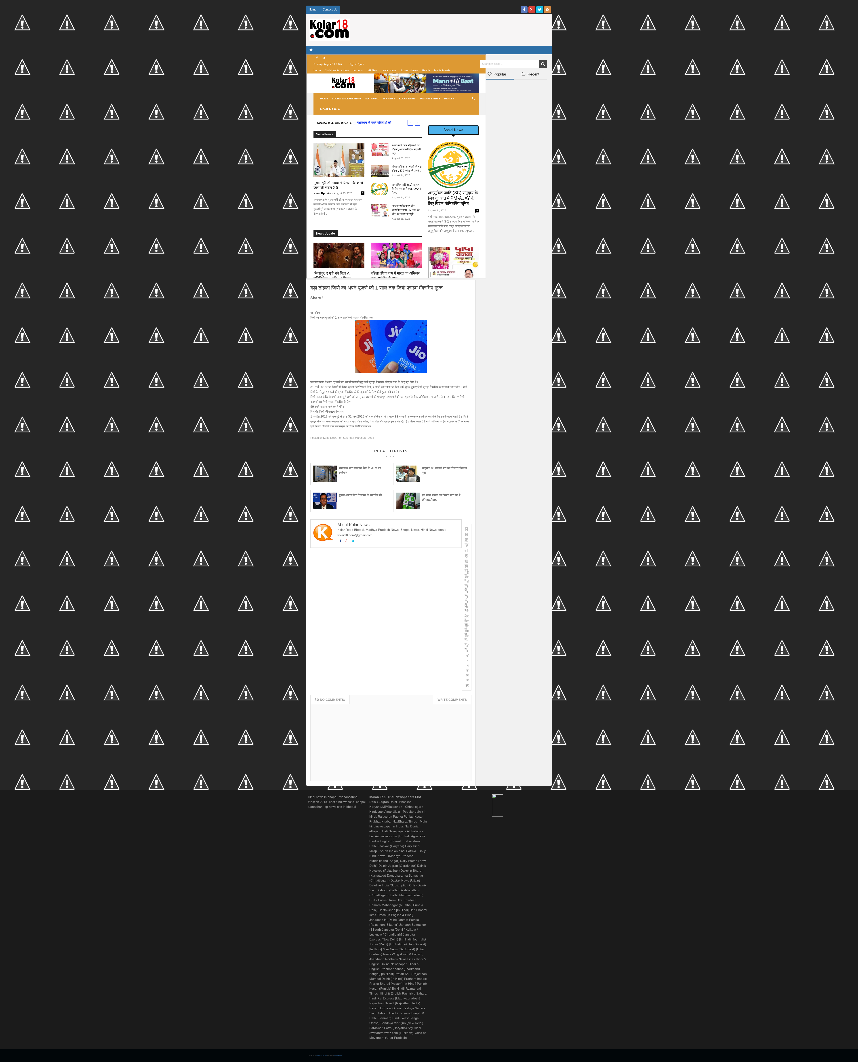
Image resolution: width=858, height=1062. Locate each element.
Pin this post (381, 298)
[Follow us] (539, 9)
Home (312, 9)
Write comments (452, 699)
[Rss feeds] (547, 9)
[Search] (543, 64)
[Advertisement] (513, 149)
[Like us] (524, 9)
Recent (532, 74)
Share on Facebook (353, 298)
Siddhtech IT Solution (321, 1055)
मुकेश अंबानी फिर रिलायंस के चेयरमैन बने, (361, 495)
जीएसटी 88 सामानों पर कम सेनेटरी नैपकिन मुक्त (444, 470)
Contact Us (330, 9)
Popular (499, 74)
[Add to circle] (531, 9)
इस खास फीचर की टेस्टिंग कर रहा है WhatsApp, (441, 497)
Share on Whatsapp (399, 298)
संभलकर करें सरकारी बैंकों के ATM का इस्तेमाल (360, 470)
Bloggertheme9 (338, 1055)
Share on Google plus (367, 298)
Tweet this (335, 298)
